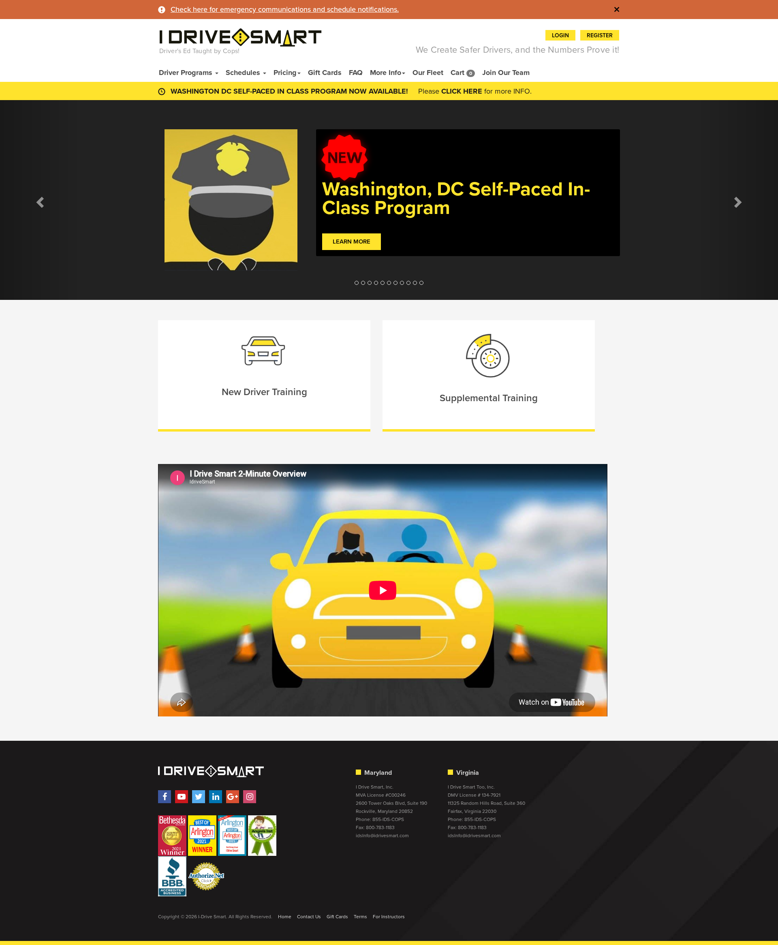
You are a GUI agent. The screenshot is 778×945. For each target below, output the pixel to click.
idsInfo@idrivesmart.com (382, 835)
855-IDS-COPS (388, 819)
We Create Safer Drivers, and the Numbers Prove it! (517, 50)
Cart (461, 72)
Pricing (285, 72)
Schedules (244, 72)
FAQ (356, 72)
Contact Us (309, 916)
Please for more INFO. (475, 91)
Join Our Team (506, 72)
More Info (385, 72)
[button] (39, 200)
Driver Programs (186, 72)
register (600, 35)
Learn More (351, 241)
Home (284, 916)
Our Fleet (428, 72)
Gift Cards (325, 72)
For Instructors (389, 916)
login (560, 35)
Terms (360, 916)
